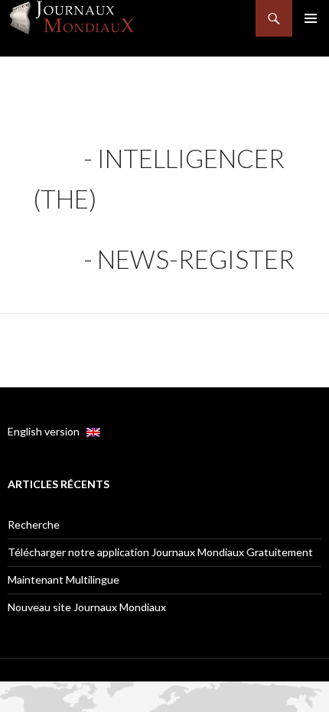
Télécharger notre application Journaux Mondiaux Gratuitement (160, 551)
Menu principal (310, 18)
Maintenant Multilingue (63, 579)
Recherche (34, 524)
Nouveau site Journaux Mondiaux (87, 606)
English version (47, 431)
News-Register (196, 259)
